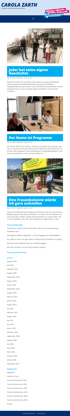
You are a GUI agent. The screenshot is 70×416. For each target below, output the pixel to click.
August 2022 (12, 305)
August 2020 (12, 340)
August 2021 (12, 316)
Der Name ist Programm (30, 137)
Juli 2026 (10, 265)
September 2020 (13, 336)
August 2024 (12, 281)
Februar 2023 (12, 297)
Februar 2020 (12, 356)
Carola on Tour (28, 78)
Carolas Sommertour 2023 (17, 396)
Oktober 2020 (12, 332)
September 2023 (13, 289)
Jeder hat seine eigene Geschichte (28, 71)
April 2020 (11, 348)
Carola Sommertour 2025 (17, 380)
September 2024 (13, 277)
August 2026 (12, 261)
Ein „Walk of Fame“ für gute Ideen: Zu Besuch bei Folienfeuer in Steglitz (34, 239)
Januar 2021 (11, 328)
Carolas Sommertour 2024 (17, 400)
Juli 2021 (10, 320)
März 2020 (11, 352)
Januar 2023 (11, 301)
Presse (9, 404)
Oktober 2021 (12, 312)
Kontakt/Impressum (29, 413)
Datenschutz (41, 413)
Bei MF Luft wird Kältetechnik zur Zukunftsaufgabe (26, 243)
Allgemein (20, 78)
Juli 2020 (10, 344)
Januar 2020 (11, 360)
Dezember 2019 (13, 364)
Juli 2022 (10, 308)
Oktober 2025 (12, 269)
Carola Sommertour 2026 (17, 384)
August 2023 (12, 293)
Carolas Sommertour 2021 (17, 388)
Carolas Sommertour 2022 (17, 392)
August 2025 (12, 273)
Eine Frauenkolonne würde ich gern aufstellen (32, 201)
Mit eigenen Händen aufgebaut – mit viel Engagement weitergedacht (33, 235)
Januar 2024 (11, 285)
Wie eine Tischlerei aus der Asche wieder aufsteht (26, 247)
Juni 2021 (10, 324)
